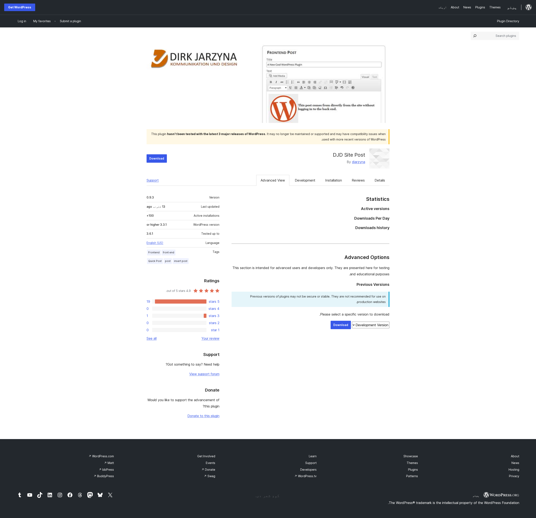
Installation (333, 180)
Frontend (154, 252)
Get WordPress (19, 7)
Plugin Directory (508, 21)
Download (156, 158)
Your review (210, 338)
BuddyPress (104, 476)
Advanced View (273, 180)
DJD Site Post (349, 155)
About (515, 456)
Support (153, 180)
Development (305, 180)
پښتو (476, 495)
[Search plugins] (475, 36)
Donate (208, 469)
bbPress (106, 469)
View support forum (204, 374)
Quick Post (155, 261)
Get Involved (206, 456)
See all (152, 338)
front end (168, 252)
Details (380, 180)
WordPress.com (101, 456)
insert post (180, 261)
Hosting (514, 469)
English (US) (155, 243)
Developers (308, 469)
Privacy (514, 476)
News (515, 463)
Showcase (410, 456)
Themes (412, 463)
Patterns (412, 476)
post (168, 261)
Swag (209, 476)
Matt (109, 463)
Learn (313, 456)
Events (210, 463)
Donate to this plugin (203, 416)
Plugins (413, 469)
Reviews (358, 180)
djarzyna (358, 162)
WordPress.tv (305, 476)
